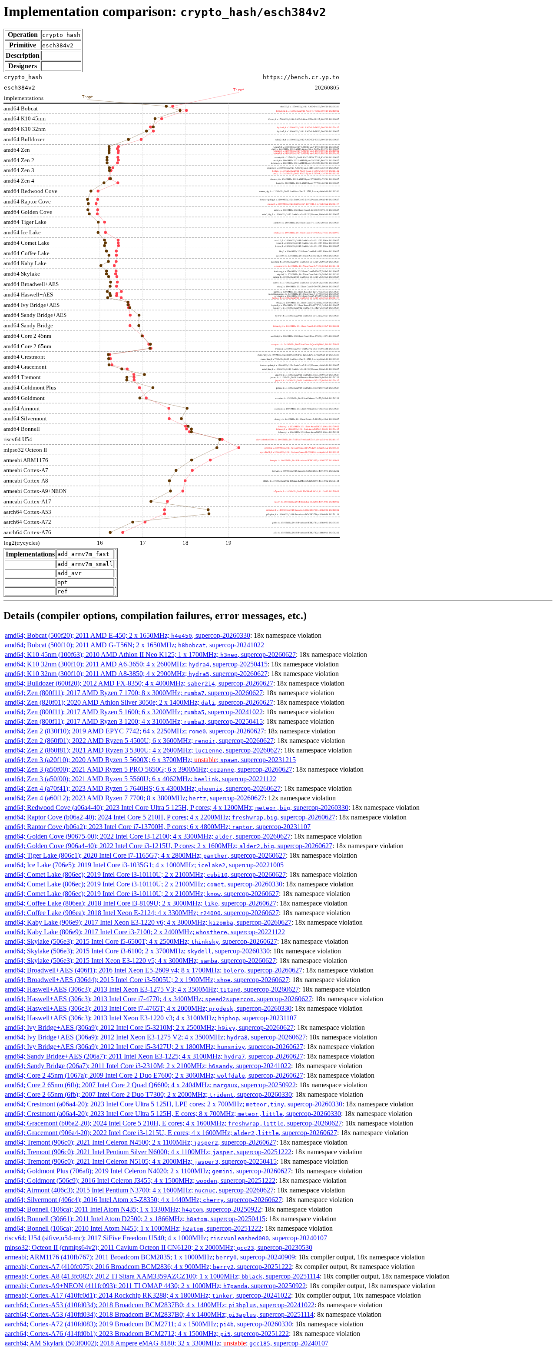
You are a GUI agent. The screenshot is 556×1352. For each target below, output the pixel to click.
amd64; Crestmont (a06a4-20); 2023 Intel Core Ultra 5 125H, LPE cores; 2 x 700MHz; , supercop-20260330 (173, 1104)
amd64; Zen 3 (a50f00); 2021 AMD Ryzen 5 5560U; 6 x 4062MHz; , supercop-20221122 (140, 779)
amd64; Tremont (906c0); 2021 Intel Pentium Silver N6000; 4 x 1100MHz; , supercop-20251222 (148, 1152)
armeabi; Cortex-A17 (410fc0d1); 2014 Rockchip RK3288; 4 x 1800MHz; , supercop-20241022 (148, 1295)
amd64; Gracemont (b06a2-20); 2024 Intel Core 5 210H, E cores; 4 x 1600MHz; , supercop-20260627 (173, 1123)
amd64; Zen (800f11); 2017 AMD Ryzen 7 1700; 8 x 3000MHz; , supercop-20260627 (134, 692)
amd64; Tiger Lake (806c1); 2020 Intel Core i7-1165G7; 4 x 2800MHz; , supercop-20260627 (145, 855)
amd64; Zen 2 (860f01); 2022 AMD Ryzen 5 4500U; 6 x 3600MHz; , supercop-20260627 (139, 740)
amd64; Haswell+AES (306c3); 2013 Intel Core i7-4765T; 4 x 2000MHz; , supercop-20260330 (148, 1008)
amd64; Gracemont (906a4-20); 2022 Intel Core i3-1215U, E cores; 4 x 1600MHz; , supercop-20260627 (171, 1132)
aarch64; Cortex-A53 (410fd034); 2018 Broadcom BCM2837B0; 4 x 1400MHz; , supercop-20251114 (159, 1314)
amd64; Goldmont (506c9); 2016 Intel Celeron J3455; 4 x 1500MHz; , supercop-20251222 (140, 1180)
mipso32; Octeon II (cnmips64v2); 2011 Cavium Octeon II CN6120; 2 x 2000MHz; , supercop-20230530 (158, 1247)
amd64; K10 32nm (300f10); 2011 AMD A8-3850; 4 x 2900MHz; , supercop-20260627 (136, 673)
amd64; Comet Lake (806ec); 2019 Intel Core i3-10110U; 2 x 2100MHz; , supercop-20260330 (143, 884)
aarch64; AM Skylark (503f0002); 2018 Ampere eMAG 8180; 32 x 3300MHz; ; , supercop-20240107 (166, 1343)
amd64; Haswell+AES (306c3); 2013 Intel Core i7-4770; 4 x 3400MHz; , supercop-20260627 (158, 998)
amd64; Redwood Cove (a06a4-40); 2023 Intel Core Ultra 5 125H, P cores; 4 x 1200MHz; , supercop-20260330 (176, 807)
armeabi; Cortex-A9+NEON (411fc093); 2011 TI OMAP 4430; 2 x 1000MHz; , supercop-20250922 (155, 1285)
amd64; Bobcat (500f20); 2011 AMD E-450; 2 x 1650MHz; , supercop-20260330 (127, 635)
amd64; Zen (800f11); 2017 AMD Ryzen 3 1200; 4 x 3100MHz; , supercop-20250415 (134, 721)
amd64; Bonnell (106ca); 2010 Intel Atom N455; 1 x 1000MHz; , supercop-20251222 (133, 1228)
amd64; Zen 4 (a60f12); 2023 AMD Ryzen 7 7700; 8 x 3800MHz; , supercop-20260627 (135, 798)
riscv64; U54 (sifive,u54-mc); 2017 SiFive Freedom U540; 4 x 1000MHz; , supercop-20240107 (166, 1238)
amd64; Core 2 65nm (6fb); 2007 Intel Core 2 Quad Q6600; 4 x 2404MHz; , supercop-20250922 (150, 1085)
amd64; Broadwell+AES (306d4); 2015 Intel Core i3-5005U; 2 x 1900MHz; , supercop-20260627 (147, 979)
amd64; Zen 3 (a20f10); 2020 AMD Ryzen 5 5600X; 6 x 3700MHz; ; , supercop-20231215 (150, 759)
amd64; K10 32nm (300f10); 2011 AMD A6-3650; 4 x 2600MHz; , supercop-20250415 (136, 664)
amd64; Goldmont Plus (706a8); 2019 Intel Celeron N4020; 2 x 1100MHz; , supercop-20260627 (148, 1171)
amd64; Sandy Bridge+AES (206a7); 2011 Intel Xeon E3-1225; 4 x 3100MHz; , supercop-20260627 (154, 1056)
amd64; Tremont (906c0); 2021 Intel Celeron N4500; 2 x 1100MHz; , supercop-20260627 (140, 1142)
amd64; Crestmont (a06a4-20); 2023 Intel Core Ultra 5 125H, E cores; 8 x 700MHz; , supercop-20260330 (173, 1113)
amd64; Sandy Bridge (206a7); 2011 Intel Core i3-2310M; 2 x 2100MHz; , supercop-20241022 (148, 1065)
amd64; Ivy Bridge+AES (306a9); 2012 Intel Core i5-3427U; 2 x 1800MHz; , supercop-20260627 (154, 1046)
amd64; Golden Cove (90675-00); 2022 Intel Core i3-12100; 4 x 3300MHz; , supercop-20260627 (148, 836)
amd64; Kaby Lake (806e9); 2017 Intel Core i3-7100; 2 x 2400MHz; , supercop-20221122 (145, 932)
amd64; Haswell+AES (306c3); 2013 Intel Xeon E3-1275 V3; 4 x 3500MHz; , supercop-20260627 (152, 989)
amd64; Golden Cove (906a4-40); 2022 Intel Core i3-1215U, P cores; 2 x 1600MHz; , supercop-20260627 (168, 845)
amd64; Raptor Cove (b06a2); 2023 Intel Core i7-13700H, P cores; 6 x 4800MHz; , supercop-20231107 (158, 826)
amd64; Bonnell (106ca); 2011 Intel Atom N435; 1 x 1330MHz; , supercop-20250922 (133, 1209)
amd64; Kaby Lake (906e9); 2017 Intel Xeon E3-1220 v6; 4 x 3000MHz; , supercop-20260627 (148, 922)
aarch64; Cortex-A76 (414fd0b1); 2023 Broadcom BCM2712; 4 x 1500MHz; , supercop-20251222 (147, 1333)
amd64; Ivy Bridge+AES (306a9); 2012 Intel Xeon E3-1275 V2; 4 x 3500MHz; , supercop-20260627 (155, 1037)
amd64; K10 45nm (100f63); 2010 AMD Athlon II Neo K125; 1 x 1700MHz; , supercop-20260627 (150, 654)
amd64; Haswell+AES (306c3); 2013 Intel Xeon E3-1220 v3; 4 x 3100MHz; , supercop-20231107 (151, 1018)
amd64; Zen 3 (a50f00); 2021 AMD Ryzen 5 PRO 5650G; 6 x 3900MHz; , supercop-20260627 (148, 769)
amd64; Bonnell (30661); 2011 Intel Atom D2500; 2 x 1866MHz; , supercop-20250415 (135, 1218)
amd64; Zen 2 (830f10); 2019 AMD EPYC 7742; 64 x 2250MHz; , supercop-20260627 (134, 731)
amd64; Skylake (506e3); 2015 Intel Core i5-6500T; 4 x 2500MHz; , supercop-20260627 (141, 941)
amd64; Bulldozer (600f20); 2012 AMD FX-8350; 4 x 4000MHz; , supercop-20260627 (139, 683)
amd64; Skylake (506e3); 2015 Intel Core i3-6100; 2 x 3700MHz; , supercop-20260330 (137, 951)
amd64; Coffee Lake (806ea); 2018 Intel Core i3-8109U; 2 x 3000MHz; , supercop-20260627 (140, 903)
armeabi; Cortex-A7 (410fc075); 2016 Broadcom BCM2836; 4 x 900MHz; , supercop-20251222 (148, 1266)
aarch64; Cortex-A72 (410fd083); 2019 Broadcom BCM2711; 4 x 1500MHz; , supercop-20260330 (148, 1324)
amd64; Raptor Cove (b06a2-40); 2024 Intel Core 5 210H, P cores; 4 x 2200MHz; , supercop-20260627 (170, 817)
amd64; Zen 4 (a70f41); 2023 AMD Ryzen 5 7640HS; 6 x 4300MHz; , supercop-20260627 (143, 788)
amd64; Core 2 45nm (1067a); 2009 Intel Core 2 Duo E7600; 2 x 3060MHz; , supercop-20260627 (154, 1075)
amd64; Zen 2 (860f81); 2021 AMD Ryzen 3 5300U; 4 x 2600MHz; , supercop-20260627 (143, 750)
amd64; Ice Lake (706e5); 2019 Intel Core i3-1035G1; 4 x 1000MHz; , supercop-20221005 (144, 865)
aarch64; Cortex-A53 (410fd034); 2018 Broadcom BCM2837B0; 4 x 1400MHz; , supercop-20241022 (159, 1305)
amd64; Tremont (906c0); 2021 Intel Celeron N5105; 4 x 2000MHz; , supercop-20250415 (141, 1161)
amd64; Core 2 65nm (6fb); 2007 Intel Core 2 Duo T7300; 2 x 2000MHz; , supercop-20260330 (148, 1094)
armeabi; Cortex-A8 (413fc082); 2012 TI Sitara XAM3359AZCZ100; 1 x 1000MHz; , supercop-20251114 (162, 1276)
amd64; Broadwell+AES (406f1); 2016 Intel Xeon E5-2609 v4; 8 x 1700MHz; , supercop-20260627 (153, 970)
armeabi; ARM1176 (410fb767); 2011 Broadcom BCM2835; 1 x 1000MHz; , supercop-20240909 (150, 1257)
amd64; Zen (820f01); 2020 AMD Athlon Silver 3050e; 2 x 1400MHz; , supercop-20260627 (139, 702)
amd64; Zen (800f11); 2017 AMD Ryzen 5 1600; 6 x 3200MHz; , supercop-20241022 (134, 712)
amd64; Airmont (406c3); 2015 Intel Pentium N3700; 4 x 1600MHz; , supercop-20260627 (139, 1190)
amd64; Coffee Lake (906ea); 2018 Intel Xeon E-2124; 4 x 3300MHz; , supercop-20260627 (142, 912)
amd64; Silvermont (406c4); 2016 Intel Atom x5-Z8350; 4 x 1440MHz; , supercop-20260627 (143, 1199)
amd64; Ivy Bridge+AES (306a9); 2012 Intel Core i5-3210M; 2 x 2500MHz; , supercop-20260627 (149, 1027)
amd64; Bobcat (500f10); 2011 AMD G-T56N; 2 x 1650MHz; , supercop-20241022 (134, 645)
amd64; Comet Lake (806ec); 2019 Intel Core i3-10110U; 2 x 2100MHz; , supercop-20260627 (145, 874)
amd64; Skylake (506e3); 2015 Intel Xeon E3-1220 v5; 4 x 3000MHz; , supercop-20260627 (140, 960)
